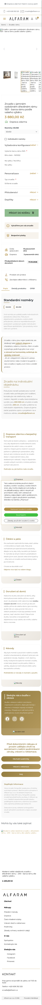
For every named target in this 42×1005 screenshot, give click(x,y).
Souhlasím (21, 515)
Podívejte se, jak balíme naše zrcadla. (18, 469)
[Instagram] (14, 719)
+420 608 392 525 (15, 986)
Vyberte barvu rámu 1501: (15, 151)
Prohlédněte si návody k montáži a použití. (21, 673)
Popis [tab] (5, 288)
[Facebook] (7, 719)
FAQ (21, 774)
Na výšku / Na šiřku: (13, 161)
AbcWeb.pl (34, 998)
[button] (33, 18)
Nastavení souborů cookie (21, 509)
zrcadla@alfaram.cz (26, 413)
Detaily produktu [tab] (19, 288)
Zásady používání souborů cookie (21, 521)
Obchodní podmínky (21, 759)
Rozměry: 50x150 (12, 128)
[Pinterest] (22, 719)
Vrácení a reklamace (21, 767)
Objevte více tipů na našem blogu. (17, 569)
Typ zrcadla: (10, 179)
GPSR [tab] (32, 288)
